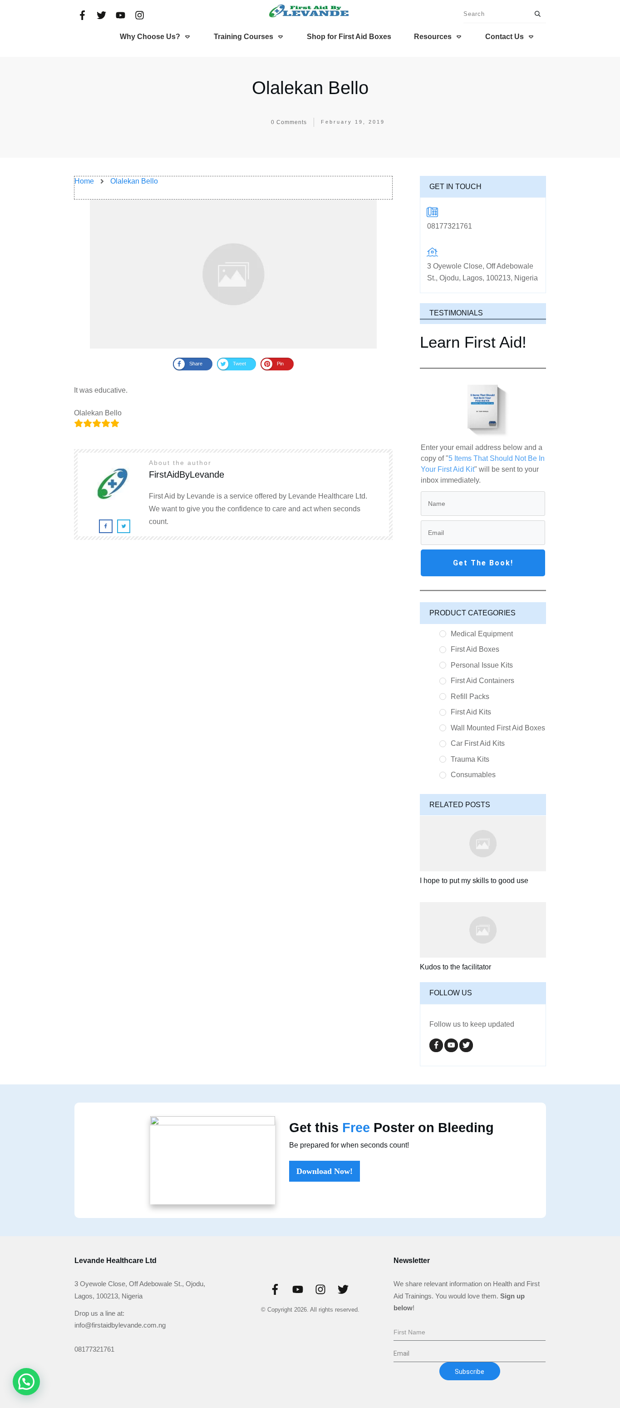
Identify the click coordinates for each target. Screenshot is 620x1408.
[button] (26, 1381)
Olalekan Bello (310, 88)
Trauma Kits (470, 759)
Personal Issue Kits (482, 665)
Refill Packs (470, 696)
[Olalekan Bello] (233, 274)
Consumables (473, 775)
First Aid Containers (482, 680)
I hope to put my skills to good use (474, 880)
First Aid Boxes (475, 649)
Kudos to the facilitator (455, 967)
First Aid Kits (471, 712)
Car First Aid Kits (478, 743)
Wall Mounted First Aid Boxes (498, 728)
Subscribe (469, 1371)
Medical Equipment (482, 634)
